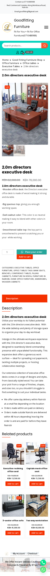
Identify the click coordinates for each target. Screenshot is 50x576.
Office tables (20, 270)
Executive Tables (23, 267)
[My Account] (17, 52)
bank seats (39, 270)
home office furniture (22, 279)
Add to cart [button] (13, 483)
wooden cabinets (11, 281)
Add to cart (25, 256)
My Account (19, 553)
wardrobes (40, 279)
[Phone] (43, 563)
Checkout (32, 553)
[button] (43, 87)
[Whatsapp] (43, 570)
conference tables (21, 273)
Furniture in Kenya (22, 276)
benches (6, 273)
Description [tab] (12, 298)
